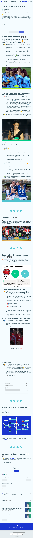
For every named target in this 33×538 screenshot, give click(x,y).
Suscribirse (24, 1)
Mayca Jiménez (11, 458)
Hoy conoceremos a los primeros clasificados (8, 509)
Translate (4, 4)
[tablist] (5, 486)
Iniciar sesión (29, 1)
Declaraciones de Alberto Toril (9, 461)
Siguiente (27, 480)
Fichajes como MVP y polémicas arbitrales (9, 514)
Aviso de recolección (22, 532)
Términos (17, 532)
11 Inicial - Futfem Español (7, 9)
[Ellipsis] (30, 493)
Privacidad (14, 532)
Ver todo (3, 519)
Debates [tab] (10, 500)
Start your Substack (13, 534)
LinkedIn (12, 28)
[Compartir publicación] (21, 1)
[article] (16, 504)
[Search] (19, 1)
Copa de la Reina (18, 291)
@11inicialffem (4, 439)
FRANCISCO (5, 493)
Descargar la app (20, 534)
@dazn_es (12, 346)
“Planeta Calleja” (7, 464)
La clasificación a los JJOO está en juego (7, 503)
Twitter (7, 28)
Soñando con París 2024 (6, 502)
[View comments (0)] (9, 505)
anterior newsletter (10, 259)
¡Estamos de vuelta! (4, 515)
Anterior (5, 480)
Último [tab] (7, 500)
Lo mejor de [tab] (3, 500)
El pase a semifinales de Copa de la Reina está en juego (12, 508)
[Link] (0, 36)
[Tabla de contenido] (0, 269)
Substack (12, 536)
